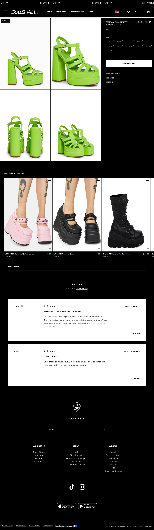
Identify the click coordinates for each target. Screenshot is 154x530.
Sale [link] (91, 12)
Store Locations (113, 455)
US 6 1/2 (129, 42)
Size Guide (113, 458)
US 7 (139, 42)
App (113, 468)
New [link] (49, 12)
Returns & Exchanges (76, 458)
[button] (47, 3)
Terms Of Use (21, 526)
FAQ (76, 452)
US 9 (139, 47)
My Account (39, 455)
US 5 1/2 (109, 42)
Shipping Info (76, 455)
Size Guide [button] (110, 78)
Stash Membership (113, 471)
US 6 (119, 42)
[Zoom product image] (25, 53)
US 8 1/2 (129, 47)
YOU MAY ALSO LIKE (15, 173)
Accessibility (47, 526)
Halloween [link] (61, 12)
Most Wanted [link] (77, 12)
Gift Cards (113, 465)
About (113, 452)
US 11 (108, 52)
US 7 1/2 (109, 47)
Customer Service (76, 465)
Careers (113, 461)
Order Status (39, 452)
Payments (76, 461)
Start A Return (39, 461)
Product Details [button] (113, 74)
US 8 (119, 47)
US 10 (148, 47)
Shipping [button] (109, 82)
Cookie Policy (34, 526)
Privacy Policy (7, 526)
